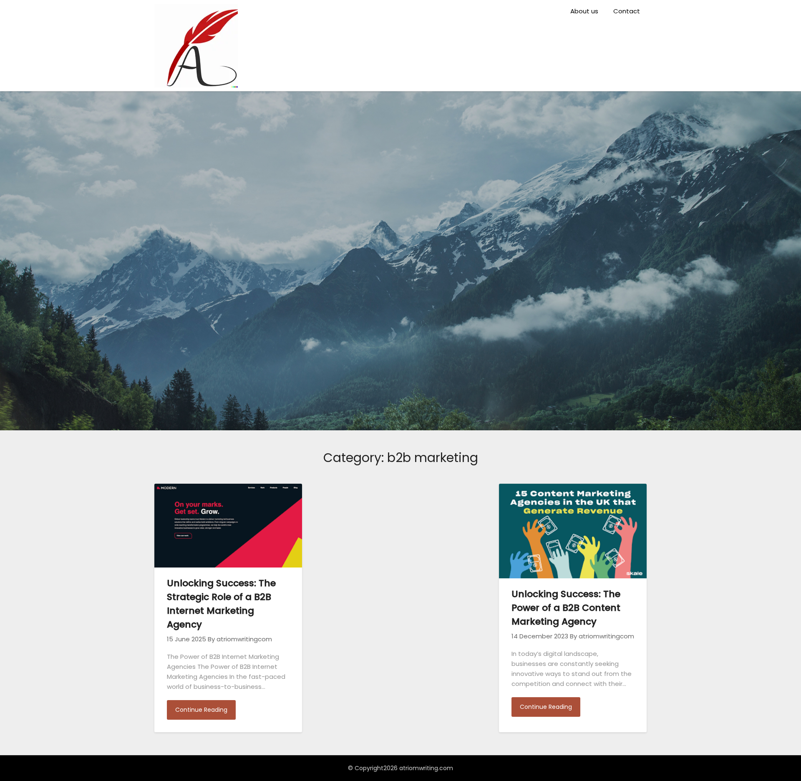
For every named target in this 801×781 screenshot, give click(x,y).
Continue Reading (201, 710)
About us (584, 11)
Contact (626, 11)
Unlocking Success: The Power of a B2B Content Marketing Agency (565, 608)
